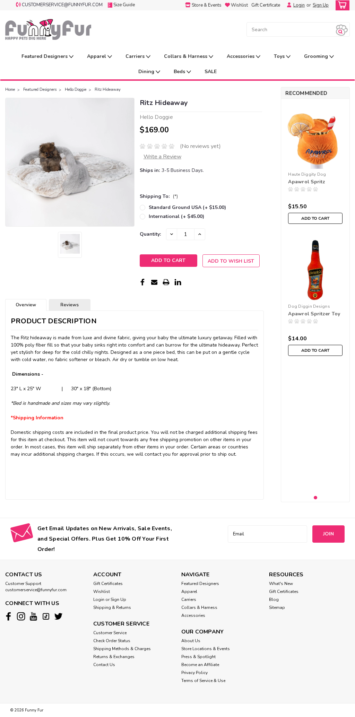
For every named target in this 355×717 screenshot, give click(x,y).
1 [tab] (316, 498)
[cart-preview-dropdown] (341, 5)
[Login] (287, 5)
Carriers (135, 56)
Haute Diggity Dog (307, 174)
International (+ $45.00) (176, 216)
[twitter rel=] (58, 616)
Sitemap (277, 607)
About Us (190, 641)
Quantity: (150, 234)
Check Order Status (111, 641)
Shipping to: (159, 196)
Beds (180, 71)
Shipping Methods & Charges (122, 649)
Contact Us (104, 664)
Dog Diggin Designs (309, 306)
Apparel (97, 56)
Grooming (316, 56)
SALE (211, 71)
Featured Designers (45, 56)
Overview (26, 305)
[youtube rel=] (33, 616)
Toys (280, 56)
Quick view (315, 295)
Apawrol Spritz (306, 181)
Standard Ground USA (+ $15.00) (187, 207)
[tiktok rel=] (46, 616)
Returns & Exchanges (114, 656)
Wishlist (101, 591)
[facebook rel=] (8, 616)
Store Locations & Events (205, 649)
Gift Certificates (108, 583)
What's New (281, 583)
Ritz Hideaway (108, 89)
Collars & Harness (186, 56)
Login (299, 5)
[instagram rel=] (21, 616)
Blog (274, 599)
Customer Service (110, 633)
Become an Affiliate (200, 664)
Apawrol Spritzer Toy (314, 314)
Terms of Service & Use (203, 680)
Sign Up (321, 5)
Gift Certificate (265, 5)
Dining (147, 71)
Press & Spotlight (198, 656)
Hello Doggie (75, 89)
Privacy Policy (194, 672)
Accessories (241, 56)
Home (10, 89)
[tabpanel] (315, 165)
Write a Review (162, 156)
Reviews (69, 305)
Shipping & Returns (112, 607)
